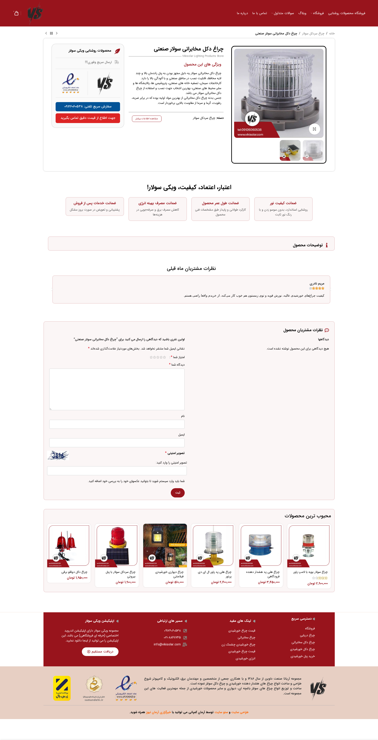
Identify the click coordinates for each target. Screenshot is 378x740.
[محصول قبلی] (56, 33)
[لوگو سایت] (35, 13)
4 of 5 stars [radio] (154, 357)
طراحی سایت (239, 712)
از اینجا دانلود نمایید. (78, 640)
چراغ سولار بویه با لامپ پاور (310, 572)
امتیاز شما (178, 357)
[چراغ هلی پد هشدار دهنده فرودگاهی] (261, 545)
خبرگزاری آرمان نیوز (158, 712)
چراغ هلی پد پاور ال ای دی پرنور (214, 574)
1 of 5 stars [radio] (164, 357)
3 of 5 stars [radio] (158, 357)
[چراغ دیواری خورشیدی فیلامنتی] (165, 545)
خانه (332, 33)
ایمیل (181, 434)
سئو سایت (221, 712)
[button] (52, 289)
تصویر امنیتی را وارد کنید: (171, 462)
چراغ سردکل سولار (313, 33)
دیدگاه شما (177, 364)
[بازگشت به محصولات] (51, 33)
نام (183, 416)
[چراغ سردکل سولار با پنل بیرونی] (117, 545)
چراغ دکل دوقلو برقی (74, 572)
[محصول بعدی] (46, 33)
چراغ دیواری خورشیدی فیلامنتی (169, 574)
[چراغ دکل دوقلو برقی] (69, 545)
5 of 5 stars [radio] (151, 357)
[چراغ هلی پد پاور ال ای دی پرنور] (213, 545)
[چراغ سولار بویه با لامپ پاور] (309, 545)
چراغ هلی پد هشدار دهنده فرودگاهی (263, 574)
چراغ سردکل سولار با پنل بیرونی (120, 574)
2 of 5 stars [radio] (161, 357)
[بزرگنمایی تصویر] (314, 129)
